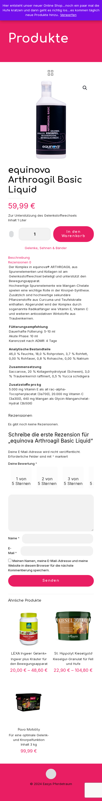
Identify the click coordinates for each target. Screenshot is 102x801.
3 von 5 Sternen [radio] (73, 481)
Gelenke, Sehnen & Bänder (46, 248)
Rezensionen (19, 262)
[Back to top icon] (51, 774)
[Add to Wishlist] (11, 234)
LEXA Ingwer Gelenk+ (29, 653)
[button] (85, 88)
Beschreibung (19, 257)
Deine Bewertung (22, 463)
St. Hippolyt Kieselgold (73, 653)
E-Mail (12, 550)
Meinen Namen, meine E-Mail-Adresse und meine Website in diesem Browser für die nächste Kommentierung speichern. (48, 565)
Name (14, 538)
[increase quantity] (45, 234)
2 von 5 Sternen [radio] (47, 481)
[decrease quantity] (24, 234)
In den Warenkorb (73, 234)
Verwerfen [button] (68, 15)
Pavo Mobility (29, 729)
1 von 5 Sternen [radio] (21, 481)
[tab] (51, 257)
